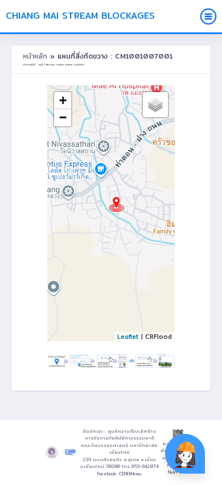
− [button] (63, 117)
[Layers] (155, 104)
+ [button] (63, 100)
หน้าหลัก (36, 56)
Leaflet (128, 336)
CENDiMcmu (130, 473)
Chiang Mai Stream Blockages (80, 16)
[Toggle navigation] (208, 16)
